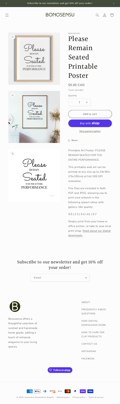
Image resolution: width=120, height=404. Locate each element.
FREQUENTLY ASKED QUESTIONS (93, 311)
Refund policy (63, 397)
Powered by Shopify (44, 397)
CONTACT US (89, 343)
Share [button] (74, 140)
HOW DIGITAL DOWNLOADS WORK (93, 323)
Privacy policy (79, 397)
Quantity (72, 95)
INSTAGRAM (88, 351)
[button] (6, 15)
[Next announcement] (113, 3)
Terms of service (95, 397)
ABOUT (85, 302)
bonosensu (30, 397)
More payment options (90, 131)
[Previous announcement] (6, 3)
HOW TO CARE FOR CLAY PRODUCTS (92, 334)
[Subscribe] (85, 277)
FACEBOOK (87, 358)
